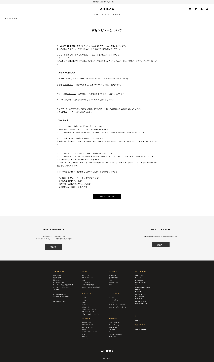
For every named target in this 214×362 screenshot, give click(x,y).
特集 (83, 280)
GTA (83, 334)
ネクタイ (85, 297)
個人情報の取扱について (60, 294)
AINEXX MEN (139, 275)
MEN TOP (85, 275)
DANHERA (85, 339)
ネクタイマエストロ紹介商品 (91, 287)
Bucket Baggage (114, 325)
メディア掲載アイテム (89, 285)
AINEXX (137, 320)
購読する (160, 245)
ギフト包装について (59, 282)
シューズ (85, 305)
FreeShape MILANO (115, 334)
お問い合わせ (57, 275)
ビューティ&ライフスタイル (90, 314)
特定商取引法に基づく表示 (61, 296)
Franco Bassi (139, 280)
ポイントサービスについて (61, 287)
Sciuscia (111, 332)
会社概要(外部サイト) (59, 301)
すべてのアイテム (87, 278)
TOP (4, 18)
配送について (57, 280)
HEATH (84, 336)
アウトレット (86, 282)
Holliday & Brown (88, 327)
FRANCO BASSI (87, 325)
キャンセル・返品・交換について (63, 285)
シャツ (84, 300)
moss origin (112, 336)
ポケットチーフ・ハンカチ (90, 309)
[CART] (207, 9)
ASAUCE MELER (114, 322)
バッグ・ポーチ (87, 307)
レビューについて (58, 289)
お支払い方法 (57, 278)
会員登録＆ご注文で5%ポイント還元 (103, 2)
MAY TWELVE (113, 327)
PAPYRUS (112, 329)
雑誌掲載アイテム (114, 282)
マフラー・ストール (88, 312)
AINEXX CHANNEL (141, 329)
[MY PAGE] (201, 9)
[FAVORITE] (196, 9)
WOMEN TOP (113, 275)
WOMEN (105, 15)
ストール (111, 297)
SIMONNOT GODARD (89, 332)
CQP (84, 329)
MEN (96, 15)
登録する (53, 247)
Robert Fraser (86, 322)
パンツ (84, 302)
